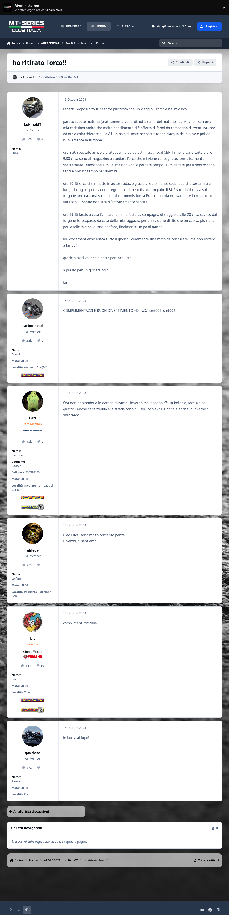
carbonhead (32, 325)
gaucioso (32, 753)
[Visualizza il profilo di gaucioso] (32, 736)
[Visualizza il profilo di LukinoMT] (15, 77)
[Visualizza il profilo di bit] (32, 621)
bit (32, 638)
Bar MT (73, 77)
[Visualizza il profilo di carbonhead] (32, 308)
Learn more (8, 8)
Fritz (33, 418)
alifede (33, 550)
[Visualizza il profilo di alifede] (32, 533)
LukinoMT (27, 77)
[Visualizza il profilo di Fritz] (32, 401)
